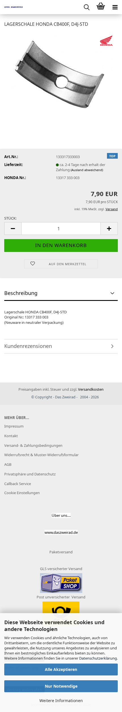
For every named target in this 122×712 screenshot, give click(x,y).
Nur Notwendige (61, 686)
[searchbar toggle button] (86, 7)
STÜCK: (10, 218)
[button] (12, 228)
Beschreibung (20, 293)
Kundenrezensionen (28, 346)
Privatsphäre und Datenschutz (30, 474)
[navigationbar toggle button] (115, 7)
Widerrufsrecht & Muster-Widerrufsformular (41, 454)
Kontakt (11, 435)
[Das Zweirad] (11, 7)
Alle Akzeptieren (61, 669)
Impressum (14, 426)
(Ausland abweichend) (87, 170)
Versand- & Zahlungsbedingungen (33, 445)
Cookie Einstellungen (22, 492)
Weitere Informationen (61, 700)
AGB (7, 464)
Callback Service (17, 483)
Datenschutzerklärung (98, 658)
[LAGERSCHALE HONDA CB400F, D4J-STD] (61, 74)
